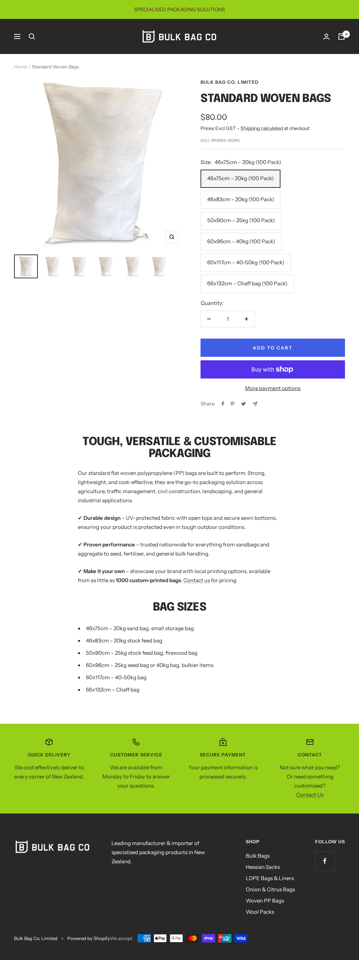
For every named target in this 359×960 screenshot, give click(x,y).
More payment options (272, 388)
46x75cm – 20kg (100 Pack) (240, 178)
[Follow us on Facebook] (324, 861)
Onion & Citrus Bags (270, 889)
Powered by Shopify (88, 938)
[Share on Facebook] (223, 403)
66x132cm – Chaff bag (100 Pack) (247, 283)
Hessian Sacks (263, 867)
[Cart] (341, 36)
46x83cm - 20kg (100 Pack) (240, 199)
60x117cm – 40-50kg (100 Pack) (245, 262)
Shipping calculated (262, 128)
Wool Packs (260, 911)
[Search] (32, 36)
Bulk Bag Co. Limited (230, 82)
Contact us (196, 580)
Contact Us (310, 794)
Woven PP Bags (265, 900)
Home (20, 66)
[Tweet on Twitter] (243, 403)
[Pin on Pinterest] (232, 403)
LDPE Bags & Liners (270, 878)
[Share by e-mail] (255, 404)
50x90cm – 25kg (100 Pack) (241, 220)
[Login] (326, 37)
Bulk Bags (258, 855)
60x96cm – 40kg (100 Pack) (241, 241)
